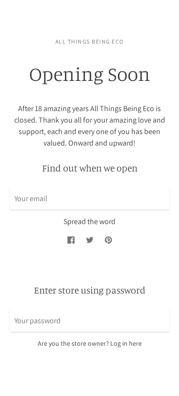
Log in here (126, 343)
